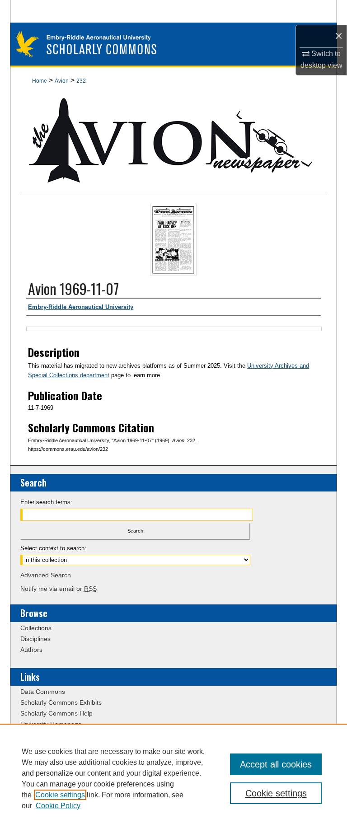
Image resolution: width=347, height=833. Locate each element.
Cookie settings (60, 795)
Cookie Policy (58, 806)
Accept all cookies (276, 764)
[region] (173, 778)
